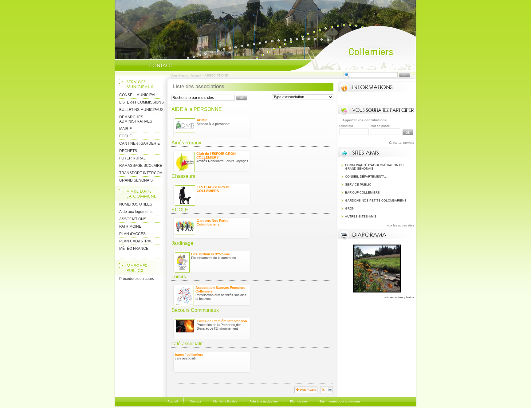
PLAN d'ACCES (132, 234)
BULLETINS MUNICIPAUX (141, 110)
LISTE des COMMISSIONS (141, 102)
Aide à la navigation (264, 401)
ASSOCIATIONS (132, 219)
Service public (358, 184)
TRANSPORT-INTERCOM (141, 173)
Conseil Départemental (366, 176)
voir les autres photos (399, 297)
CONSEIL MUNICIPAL (137, 95)
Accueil (353, 48)
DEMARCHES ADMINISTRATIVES (135, 119)
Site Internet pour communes (339, 401)
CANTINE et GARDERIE (139, 143)
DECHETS (128, 151)
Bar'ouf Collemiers (362, 192)
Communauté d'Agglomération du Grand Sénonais (374, 166)
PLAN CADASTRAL (135, 241)
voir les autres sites (400, 225)
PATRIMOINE (130, 226)
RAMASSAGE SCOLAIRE (140, 165)
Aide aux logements (135, 212)
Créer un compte (401, 142)
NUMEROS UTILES (135, 204)
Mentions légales (225, 401)
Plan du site (298, 401)
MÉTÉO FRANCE (133, 248)
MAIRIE (125, 129)
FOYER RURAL (132, 158)
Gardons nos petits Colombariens (376, 200)
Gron (349, 208)
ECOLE (125, 136)
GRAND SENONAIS (136, 180)
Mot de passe (380, 126)
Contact (160, 65)
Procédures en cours (136, 279)
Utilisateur (346, 126)
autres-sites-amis (360, 216)
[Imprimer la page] (330, 392)
